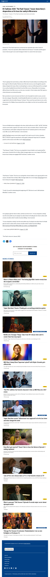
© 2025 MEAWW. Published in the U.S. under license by (14, 543)
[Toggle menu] (48, 1)
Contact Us (6, 565)
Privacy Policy (7, 559)
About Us (6, 555)
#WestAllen (19, 225)
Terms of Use (7, 563)
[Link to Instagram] (7, 568)
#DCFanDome (27, 139)
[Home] (4, 1)
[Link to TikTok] (13, 568)
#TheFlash (41, 177)
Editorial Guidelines (8, 557)
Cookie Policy (7, 561)
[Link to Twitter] (9, 568)
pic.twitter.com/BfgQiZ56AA (29, 225)
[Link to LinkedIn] (16, 568)
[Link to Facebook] (5, 568)
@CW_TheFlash (7, 135)
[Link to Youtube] (11, 568)
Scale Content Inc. (27, 543)
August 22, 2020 (21, 143)
